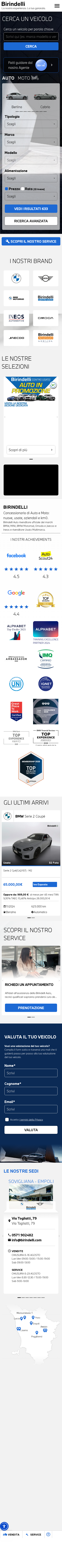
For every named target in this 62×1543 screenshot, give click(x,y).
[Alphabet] (16, 633)
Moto (24, 78)
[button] (4, 1526)
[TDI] (46, 600)
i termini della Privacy (31, 1119)
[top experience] (46, 712)
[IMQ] (46, 660)
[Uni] (16, 684)
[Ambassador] (16, 660)
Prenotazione (31, 1007)
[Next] (58, 98)
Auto (8, 78)
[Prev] (4, 98)
